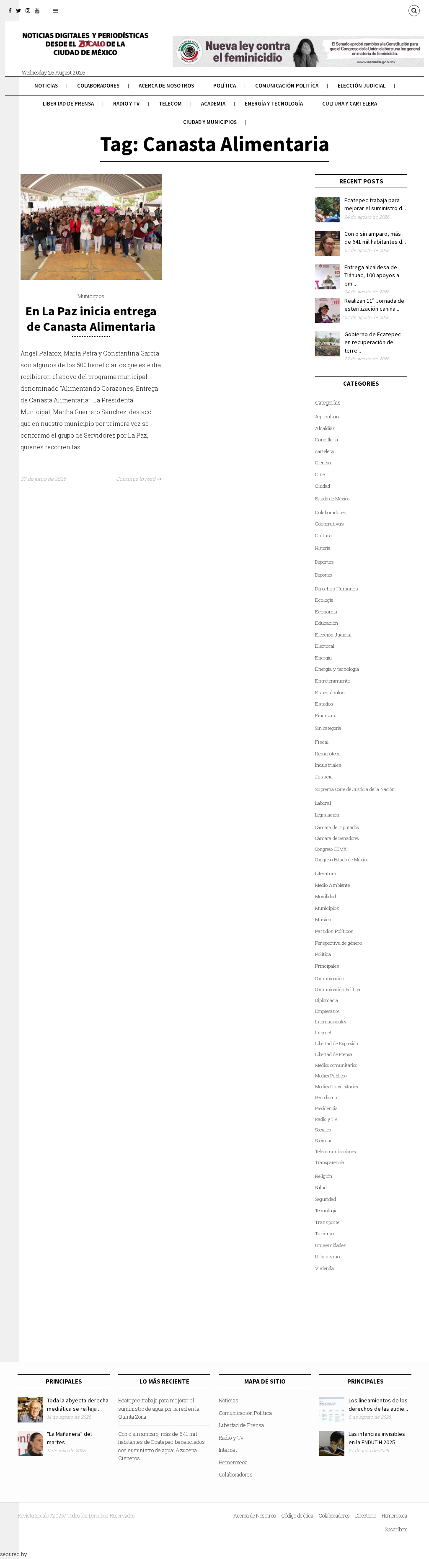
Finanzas (325, 715)
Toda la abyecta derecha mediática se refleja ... (78, 1404)
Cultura (323, 535)
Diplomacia (326, 1000)
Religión (323, 1176)
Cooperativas (329, 524)
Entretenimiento (332, 681)
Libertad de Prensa (68, 103)
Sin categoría (328, 728)
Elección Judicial (361, 85)
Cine (320, 474)
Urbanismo (327, 1256)
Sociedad (324, 1141)
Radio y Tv (126, 103)
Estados (324, 704)
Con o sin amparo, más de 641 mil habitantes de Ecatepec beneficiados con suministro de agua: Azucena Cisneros (161, 1446)
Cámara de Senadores (337, 838)
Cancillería (326, 439)
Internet (323, 1033)
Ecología (324, 600)
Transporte (327, 1222)
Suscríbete (396, 1529)
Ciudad (322, 486)
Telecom (170, 103)
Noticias (46, 85)
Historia (323, 548)
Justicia (324, 776)
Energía (323, 658)
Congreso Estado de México (341, 860)
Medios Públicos (330, 1076)
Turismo (324, 1233)
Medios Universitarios (336, 1087)
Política (224, 85)
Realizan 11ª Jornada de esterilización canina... (374, 305)
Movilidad (325, 896)
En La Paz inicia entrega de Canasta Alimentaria (91, 318)
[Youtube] (37, 10)
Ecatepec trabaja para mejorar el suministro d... (375, 204)
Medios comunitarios (336, 1065)
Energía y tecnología (274, 103)
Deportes (324, 562)
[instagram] (28, 10)
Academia (213, 103)
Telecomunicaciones (335, 1151)
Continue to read (136, 478)
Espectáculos (330, 692)
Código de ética (297, 1515)
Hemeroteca (328, 753)
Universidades (330, 1245)
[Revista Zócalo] (85, 49)
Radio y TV (326, 1119)
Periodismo (326, 1097)
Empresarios (327, 1011)
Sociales (323, 1130)
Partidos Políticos (334, 931)
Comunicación (329, 979)
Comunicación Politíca (286, 85)
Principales (327, 966)
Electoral (324, 646)
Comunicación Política (337, 989)
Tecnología (326, 1210)
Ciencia (323, 462)
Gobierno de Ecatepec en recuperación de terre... (372, 342)
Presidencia (326, 1108)
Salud (321, 1187)
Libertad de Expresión (336, 1043)
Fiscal (321, 742)
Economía (326, 611)
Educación (326, 623)
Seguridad (325, 1199)
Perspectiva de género (338, 943)
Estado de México (332, 499)
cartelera (324, 451)
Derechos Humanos (336, 588)
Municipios (91, 296)
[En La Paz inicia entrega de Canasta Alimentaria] (91, 277)
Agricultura (328, 416)
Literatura (325, 873)
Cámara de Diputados (337, 827)
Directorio (365, 1515)
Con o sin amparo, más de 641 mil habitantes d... (375, 238)
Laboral (323, 803)
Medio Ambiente (332, 885)
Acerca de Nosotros (166, 85)
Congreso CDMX (330, 849)
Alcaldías (325, 428)
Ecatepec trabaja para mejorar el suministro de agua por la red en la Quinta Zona (158, 1408)
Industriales (328, 765)
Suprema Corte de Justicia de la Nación (355, 789)
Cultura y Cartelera (349, 103)
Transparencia (329, 1162)
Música (323, 919)
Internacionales (330, 1022)
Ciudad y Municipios (210, 122)
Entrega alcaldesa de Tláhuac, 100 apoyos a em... (371, 275)
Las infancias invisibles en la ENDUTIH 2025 (377, 1438)
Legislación (327, 815)
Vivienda (324, 1268)
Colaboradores (98, 85)
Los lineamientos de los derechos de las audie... (378, 1404)
